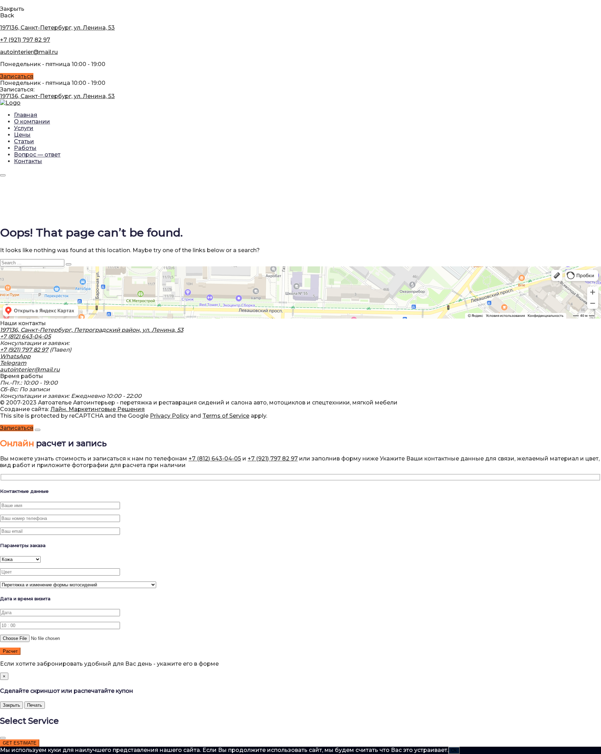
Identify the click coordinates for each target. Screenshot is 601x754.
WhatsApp (15, 356)
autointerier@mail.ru (29, 52)
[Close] (37, 430)
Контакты (28, 161)
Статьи (24, 141)
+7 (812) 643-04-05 (25, 336)
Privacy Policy (169, 415)
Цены (22, 134)
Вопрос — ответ (37, 154)
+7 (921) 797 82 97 (25, 40)
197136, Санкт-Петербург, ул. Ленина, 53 (57, 27)
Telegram (13, 363)
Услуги (23, 128)
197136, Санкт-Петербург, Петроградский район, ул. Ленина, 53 (91, 330)
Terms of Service (225, 415)
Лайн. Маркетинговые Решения (97, 409)
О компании (32, 121)
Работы (25, 148)
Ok (454, 750)
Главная (25, 115)
